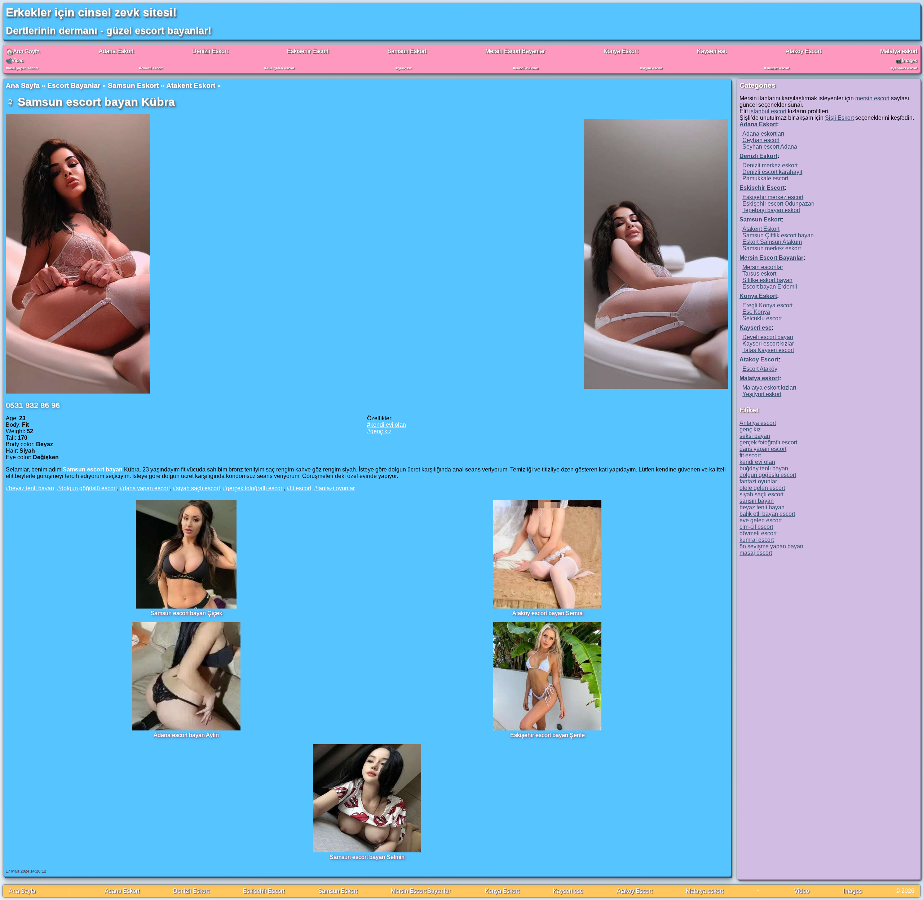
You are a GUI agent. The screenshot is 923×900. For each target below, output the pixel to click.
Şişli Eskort (839, 118)
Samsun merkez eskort (771, 248)
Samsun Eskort (406, 51)
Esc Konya (756, 312)
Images (852, 891)
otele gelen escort (762, 488)
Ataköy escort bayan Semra (547, 613)
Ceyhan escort (761, 140)
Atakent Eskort (190, 85)
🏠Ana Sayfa (23, 51)
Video (801, 891)
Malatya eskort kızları (769, 388)
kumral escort (756, 540)
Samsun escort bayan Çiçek (186, 613)
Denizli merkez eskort (770, 165)
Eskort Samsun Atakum (772, 242)
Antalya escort (757, 423)
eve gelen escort (280, 68)
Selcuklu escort (762, 318)
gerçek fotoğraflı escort (255, 488)
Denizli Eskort (210, 51)
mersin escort (872, 98)
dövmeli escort (758, 533)
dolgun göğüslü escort (88, 488)
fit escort (300, 488)
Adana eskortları (763, 134)
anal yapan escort (23, 68)
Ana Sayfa (23, 85)
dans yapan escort (146, 488)
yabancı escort (905, 68)
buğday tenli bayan (763, 468)
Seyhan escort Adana (769, 147)
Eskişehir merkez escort (772, 197)
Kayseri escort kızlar (768, 344)
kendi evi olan (526, 68)
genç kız (405, 68)
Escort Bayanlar (73, 85)
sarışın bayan (756, 501)
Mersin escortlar (762, 267)
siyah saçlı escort (198, 488)
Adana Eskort (116, 51)
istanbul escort (767, 111)
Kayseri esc (712, 51)
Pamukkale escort (765, 178)
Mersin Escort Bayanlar (515, 51)
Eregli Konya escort (767, 305)
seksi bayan (754, 436)
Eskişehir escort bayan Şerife (547, 735)
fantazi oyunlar (336, 488)
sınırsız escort (777, 68)
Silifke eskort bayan (767, 280)
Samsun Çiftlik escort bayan (778, 235)
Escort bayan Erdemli (769, 287)
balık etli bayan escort (767, 514)
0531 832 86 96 (33, 405)
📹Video (14, 60)
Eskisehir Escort (307, 51)
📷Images (906, 60)
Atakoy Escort (803, 51)
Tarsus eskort (759, 274)
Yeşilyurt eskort (761, 394)
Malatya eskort (898, 51)
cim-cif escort (152, 68)
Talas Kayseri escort (768, 350)
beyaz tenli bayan (31, 488)
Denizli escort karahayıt (772, 172)
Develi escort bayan (767, 337)
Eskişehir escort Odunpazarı (778, 204)
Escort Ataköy (759, 369)
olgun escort (652, 68)
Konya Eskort (621, 51)
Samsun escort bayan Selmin (367, 857)
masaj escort (755, 553)
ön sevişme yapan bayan (771, 546)
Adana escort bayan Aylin (186, 735)
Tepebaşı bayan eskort (771, 210)
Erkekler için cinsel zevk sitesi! (91, 12)
